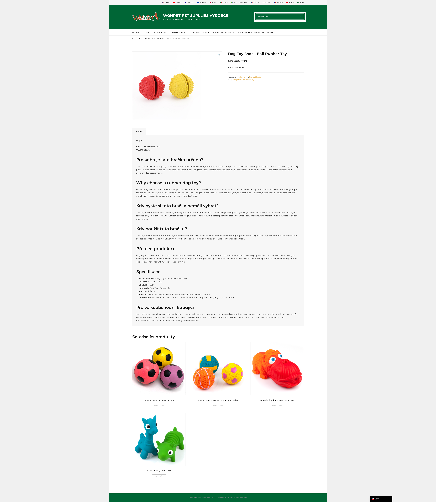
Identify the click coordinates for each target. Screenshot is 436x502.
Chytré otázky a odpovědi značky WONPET (256, 32)
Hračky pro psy (178, 32)
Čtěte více (159, 406)
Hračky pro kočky (199, 32)
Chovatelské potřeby (222, 32)
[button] (219, 54)
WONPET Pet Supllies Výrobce (195, 15)
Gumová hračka (158, 38)
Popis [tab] (139, 131)
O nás (146, 32)
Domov (135, 32)
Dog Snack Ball (239, 80)
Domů (134, 38)
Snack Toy (250, 80)
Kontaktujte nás (160, 32)
